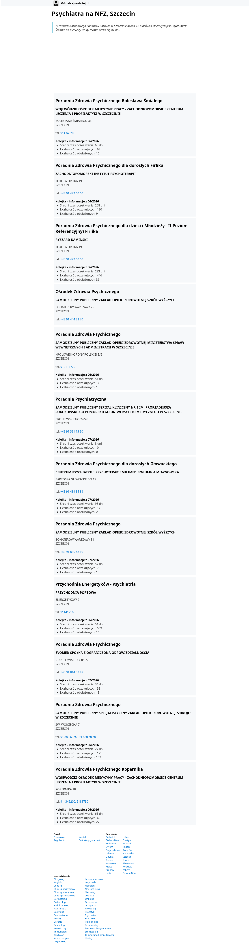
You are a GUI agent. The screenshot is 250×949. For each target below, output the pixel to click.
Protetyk (89, 911)
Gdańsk (110, 853)
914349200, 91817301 (75, 802)
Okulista (89, 895)
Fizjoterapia (60, 908)
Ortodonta (91, 902)
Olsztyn (127, 840)
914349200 (67, 133)
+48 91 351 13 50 (71, 431)
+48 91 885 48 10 (71, 552)
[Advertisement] (125, 63)
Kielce (109, 866)
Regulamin (59, 840)
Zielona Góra (129, 873)
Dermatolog (60, 898)
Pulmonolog (91, 921)
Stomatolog (91, 931)
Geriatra (58, 921)
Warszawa (128, 863)
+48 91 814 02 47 (71, 672)
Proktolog (90, 908)
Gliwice (109, 860)
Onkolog (89, 898)
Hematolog (60, 928)
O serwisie (59, 837)
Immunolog (60, 931)
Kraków (110, 870)
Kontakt (83, 837)
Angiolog (59, 882)
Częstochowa (113, 850)
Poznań (127, 843)
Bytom (109, 846)
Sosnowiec (128, 853)
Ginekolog (59, 925)
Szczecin (127, 856)
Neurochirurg (92, 889)
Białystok (111, 837)
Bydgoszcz (111, 843)
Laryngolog (60, 941)
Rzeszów (127, 850)
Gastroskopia (61, 915)
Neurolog (90, 892)
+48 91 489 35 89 (71, 492)
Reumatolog (91, 925)
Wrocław (127, 866)
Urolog (88, 938)
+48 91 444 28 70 (71, 319)
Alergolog (59, 879)
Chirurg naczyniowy (64, 889)
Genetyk (58, 918)
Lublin (126, 837)
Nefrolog (90, 885)
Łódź (108, 873)
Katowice (111, 863)
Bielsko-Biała (112, 840)
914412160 (67, 612)
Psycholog (90, 918)
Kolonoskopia (61, 938)
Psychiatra (90, 915)
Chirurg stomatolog (64, 895)
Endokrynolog (61, 905)
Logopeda (90, 882)
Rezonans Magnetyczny (98, 928)
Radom (126, 846)
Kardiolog (59, 935)
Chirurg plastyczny (64, 892)
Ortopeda (90, 905)
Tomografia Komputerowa (99, 935)
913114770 (67, 367)
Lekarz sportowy (94, 879)
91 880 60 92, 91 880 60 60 (78, 737)
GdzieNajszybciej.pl (74, 3)
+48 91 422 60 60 (71, 193)
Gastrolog (59, 911)
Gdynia (109, 856)
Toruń (126, 860)
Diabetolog (60, 902)
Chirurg (58, 885)
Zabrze (126, 870)
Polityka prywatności (90, 840)
